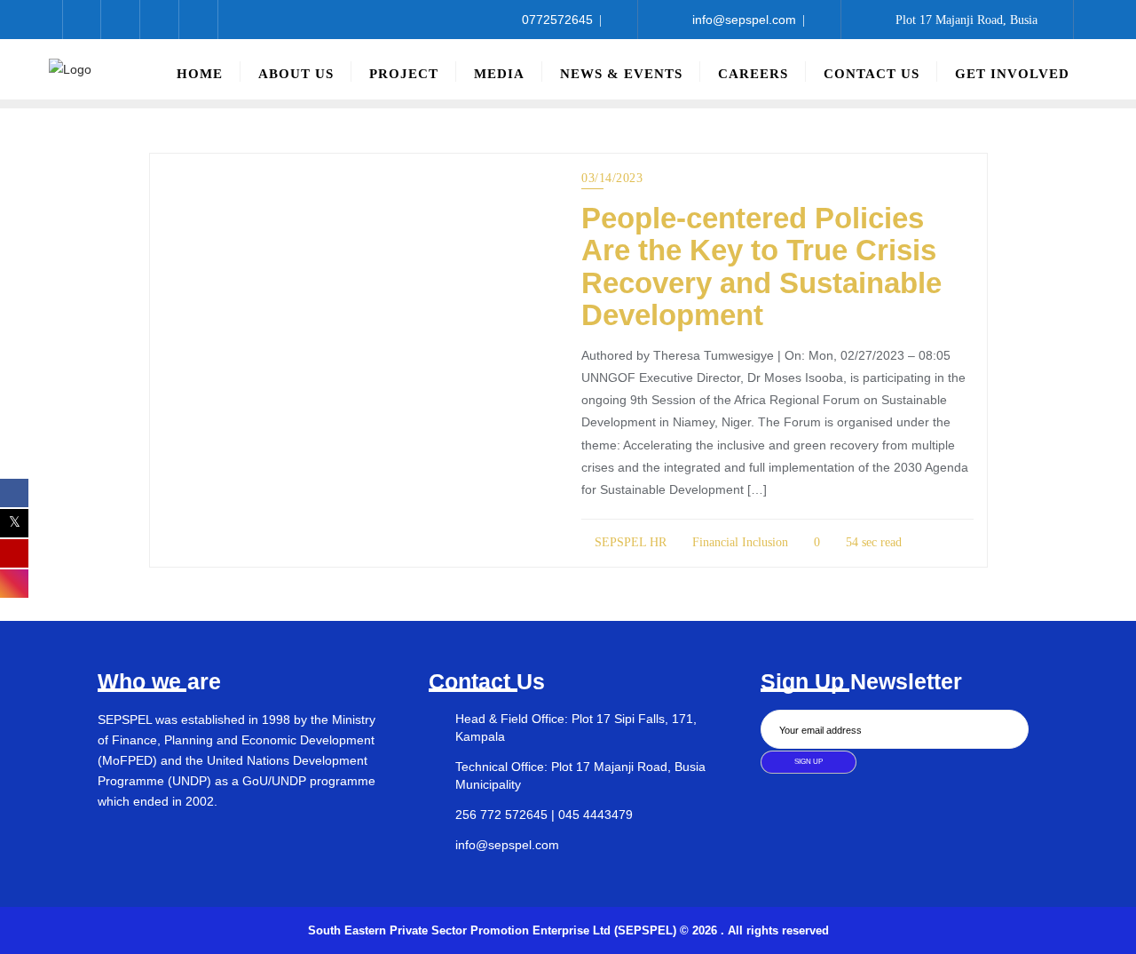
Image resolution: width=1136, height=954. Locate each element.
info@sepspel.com (744, 19)
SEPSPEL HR (629, 542)
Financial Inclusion (738, 542)
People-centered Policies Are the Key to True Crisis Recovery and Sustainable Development (761, 266)
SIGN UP (808, 762)
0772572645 (557, 19)
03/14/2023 (612, 178)
